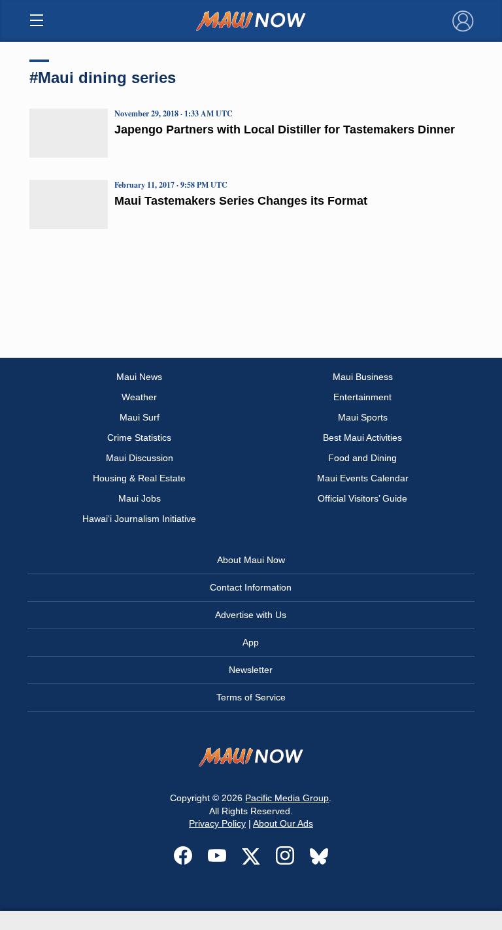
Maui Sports (363, 417)
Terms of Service (251, 697)
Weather (139, 397)
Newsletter (251, 669)
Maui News (139, 376)
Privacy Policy (217, 823)
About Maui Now (251, 560)
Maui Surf (139, 417)
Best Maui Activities (362, 437)
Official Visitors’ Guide (362, 498)
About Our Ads (283, 823)
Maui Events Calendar (363, 478)
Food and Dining (362, 458)
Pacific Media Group (287, 798)
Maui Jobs (139, 498)
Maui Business (363, 376)
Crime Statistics (139, 437)
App (251, 642)
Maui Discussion (139, 458)
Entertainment (362, 397)
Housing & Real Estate (139, 478)
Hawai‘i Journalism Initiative (139, 518)
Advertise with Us (250, 615)
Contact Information (251, 587)
